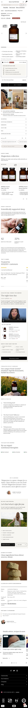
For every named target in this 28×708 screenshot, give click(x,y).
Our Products (14, 678)
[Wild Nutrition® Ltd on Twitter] (14, 671)
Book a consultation (20, 7)
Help (14, 684)
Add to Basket (18, 84)
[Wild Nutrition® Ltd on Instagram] (17, 671)
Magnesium (11, 328)
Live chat (19, 544)
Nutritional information (6, 121)
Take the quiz (12, 7)
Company (14, 681)
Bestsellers (5, 7)
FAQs (2, 130)
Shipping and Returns (6, 133)
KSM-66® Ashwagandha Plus (14, 335)
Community (14, 675)
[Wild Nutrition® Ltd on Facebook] (11, 671)
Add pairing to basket (14, 358)
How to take (3, 127)
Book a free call (6, 544)
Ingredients (3, 124)
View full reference (11, 603)
